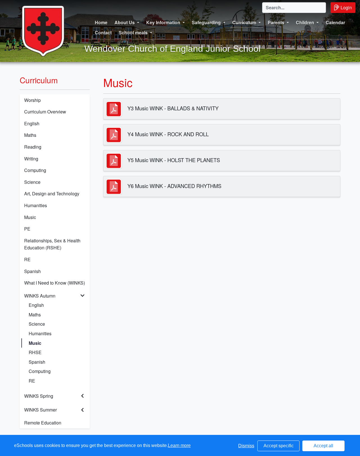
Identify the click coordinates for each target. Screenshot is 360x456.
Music (30, 217)
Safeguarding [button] (206, 22)
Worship (32, 100)
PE (27, 228)
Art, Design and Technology (51, 193)
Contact (103, 32)
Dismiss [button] (246, 445)
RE (27, 259)
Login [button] (346, 7)
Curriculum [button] (244, 22)
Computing (35, 170)
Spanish (32, 271)
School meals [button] (133, 32)
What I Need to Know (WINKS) (54, 283)
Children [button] (305, 22)
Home (101, 22)
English (31, 123)
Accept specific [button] (279, 445)
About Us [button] (124, 22)
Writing (31, 158)
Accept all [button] (323, 445)
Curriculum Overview (45, 111)
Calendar (335, 22)
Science (32, 182)
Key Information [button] (163, 22)
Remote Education (42, 422)
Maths (30, 135)
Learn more (179, 445)
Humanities (35, 205)
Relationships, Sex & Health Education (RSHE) (52, 244)
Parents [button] (276, 22)
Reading (32, 147)
